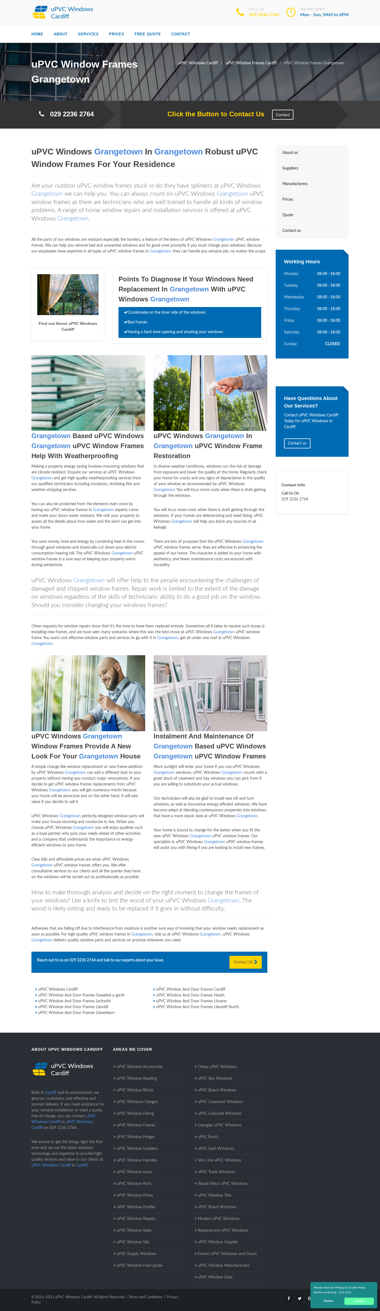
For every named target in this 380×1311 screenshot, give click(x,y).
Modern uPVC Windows (219, 1219)
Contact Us (244, 962)
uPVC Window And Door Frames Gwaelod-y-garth (81, 995)
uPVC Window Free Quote (139, 1266)
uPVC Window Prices (135, 1195)
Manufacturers (295, 184)
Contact (180, 34)
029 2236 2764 (264, 15)
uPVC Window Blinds (135, 1090)
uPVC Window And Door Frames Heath (190, 995)
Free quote (148, 34)
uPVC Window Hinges (136, 1137)
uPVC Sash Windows (216, 1149)
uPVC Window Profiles (136, 1207)
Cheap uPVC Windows (217, 1067)
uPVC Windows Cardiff (58, 989)
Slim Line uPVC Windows (219, 1160)
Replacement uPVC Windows (223, 1231)
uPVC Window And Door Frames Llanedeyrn (76, 1013)
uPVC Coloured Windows (219, 1114)
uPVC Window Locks (134, 1172)
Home (37, 34)
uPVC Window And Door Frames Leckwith (74, 1001)
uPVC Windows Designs (137, 1102)
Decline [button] (328, 1301)
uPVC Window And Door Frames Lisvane (191, 1001)
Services (88, 34)
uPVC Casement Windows (220, 1102)
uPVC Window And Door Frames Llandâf (73, 1007)
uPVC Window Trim (214, 1195)
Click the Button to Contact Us (213, 114)
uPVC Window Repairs (136, 1219)
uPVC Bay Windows (215, 1079)
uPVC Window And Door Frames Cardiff (190, 989)
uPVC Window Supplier (218, 1242)
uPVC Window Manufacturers (224, 1266)
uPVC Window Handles (137, 1160)
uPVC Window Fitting (135, 1114)
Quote (287, 215)
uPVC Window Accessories (140, 1067)
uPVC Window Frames (136, 1125)
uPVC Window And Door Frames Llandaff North (197, 1007)
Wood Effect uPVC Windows (223, 1184)
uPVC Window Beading (137, 1079)
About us (290, 153)
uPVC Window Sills (133, 1242)
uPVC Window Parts (134, 1184)
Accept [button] (359, 1301)
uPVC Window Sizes (215, 1277)
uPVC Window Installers (137, 1149)
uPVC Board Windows (217, 1090)
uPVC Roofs (208, 1137)
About (61, 34)
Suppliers (290, 168)
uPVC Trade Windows (216, 1172)
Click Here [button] (345, 1292)
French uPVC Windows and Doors (227, 1254)
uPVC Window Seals (134, 1231)
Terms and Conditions (145, 1297)
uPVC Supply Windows (136, 1254)
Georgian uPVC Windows (219, 1125)
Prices (116, 34)
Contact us (291, 231)
